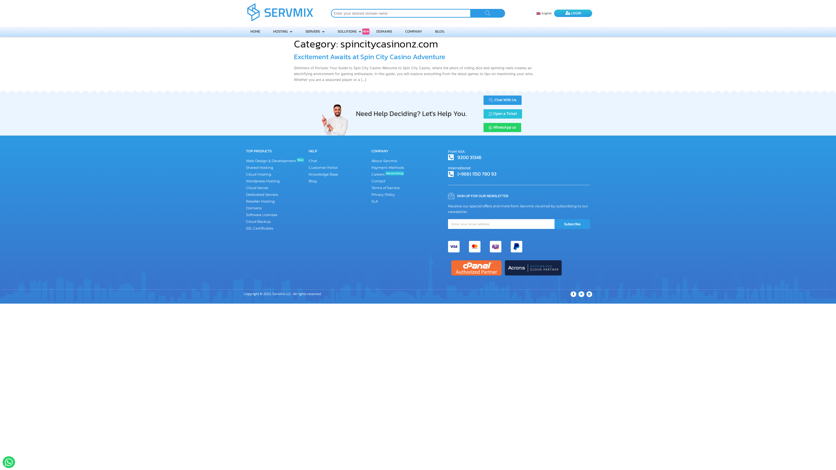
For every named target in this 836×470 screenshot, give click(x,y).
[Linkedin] (589, 294)
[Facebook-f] (573, 294)
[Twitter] (581, 294)
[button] (503, 100)
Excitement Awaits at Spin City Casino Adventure (369, 57)
